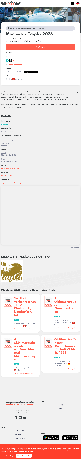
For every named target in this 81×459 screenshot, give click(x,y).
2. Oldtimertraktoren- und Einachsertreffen (65, 305)
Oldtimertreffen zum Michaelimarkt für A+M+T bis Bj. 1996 (65, 346)
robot (14, 60)
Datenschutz (20, 434)
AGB (20, 442)
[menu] (73, 4)
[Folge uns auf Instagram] (20, 418)
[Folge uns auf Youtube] (24, 418)
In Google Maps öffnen (71, 247)
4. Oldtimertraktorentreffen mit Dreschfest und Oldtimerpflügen (25, 349)
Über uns (20, 431)
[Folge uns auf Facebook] (16, 418)
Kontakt (60, 409)
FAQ (61, 405)
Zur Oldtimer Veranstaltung (23, 329)
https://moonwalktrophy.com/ (13, 183)
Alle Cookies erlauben (24, 456)
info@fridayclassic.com (10, 168)
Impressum (20, 438)
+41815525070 (7, 176)
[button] (73, 4)
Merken (41, 47)
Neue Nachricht (15, 65)
